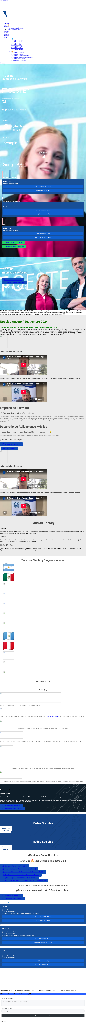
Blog (5, 37)
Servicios (6, 26)
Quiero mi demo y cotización (43, 1015)
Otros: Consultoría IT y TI (15, 29)
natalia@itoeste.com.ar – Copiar (43, 942)
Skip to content (4, 0)
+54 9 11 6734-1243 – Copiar (43, 964)
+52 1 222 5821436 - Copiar (43, 186)
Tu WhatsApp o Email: (7, 1008)
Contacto (2, 63)
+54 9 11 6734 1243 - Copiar (43, 237)
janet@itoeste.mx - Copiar (43, 190)
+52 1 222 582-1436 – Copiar (43, 916)
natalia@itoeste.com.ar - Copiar (43, 214)
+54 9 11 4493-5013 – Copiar (43, 938)
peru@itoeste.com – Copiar (43, 961)
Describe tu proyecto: (7, 998)
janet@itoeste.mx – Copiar (43, 920)
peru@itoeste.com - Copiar (43, 233)
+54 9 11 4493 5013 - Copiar (43, 210)
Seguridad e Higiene (52, 716)
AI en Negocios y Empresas (18, 60)
